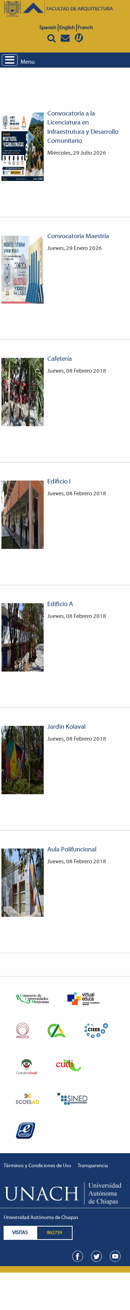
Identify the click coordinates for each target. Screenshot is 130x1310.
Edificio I (58, 482)
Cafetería (59, 359)
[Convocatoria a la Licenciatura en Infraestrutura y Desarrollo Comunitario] (22, 147)
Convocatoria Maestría (78, 236)
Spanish (47, 28)
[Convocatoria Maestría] (22, 269)
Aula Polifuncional (71, 850)
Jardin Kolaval (66, 727)
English (67, 28)
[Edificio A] (22, 637)
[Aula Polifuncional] (22, 883)
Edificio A (60, 604)
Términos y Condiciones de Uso (37, 1166)
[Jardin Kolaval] (22, 760)
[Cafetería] (22, 392)
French (85, 28)
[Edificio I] (22, 515)
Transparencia (93, 1166)
